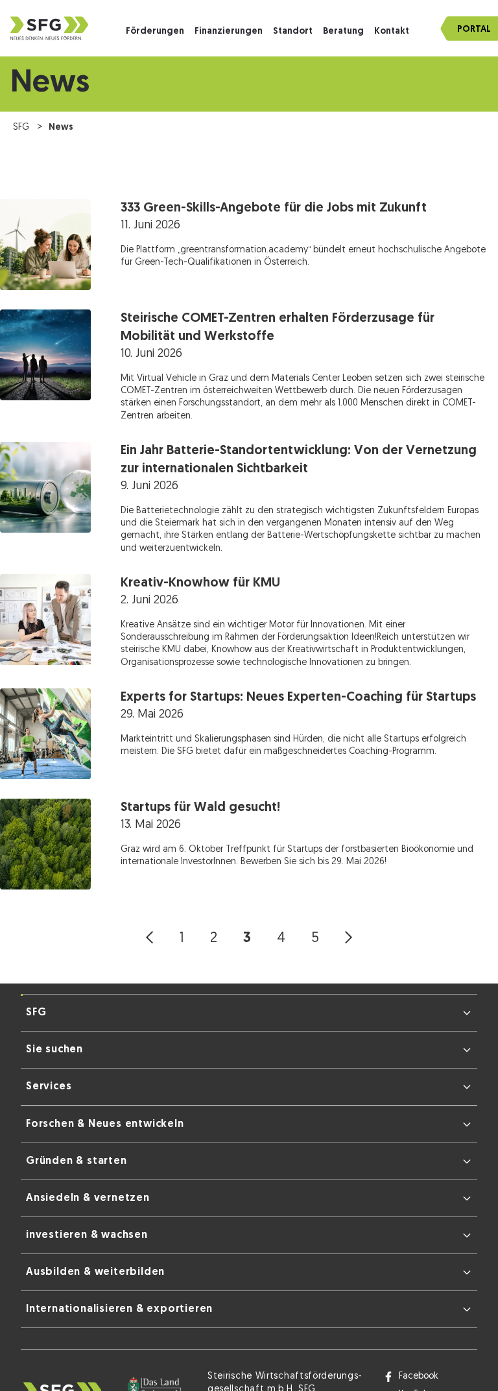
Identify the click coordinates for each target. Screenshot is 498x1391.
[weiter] (348, 938)
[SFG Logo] (49, 28)
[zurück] (149, 938)
